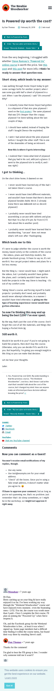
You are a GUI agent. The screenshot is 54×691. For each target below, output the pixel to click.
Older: (22, 44)
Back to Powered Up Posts (16, 37)
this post (17, 68)
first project (26, 111)
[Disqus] (27, 546)
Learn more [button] (11, 678)
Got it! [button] (9, 685)
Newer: (20, 48)
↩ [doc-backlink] (25, 393)
